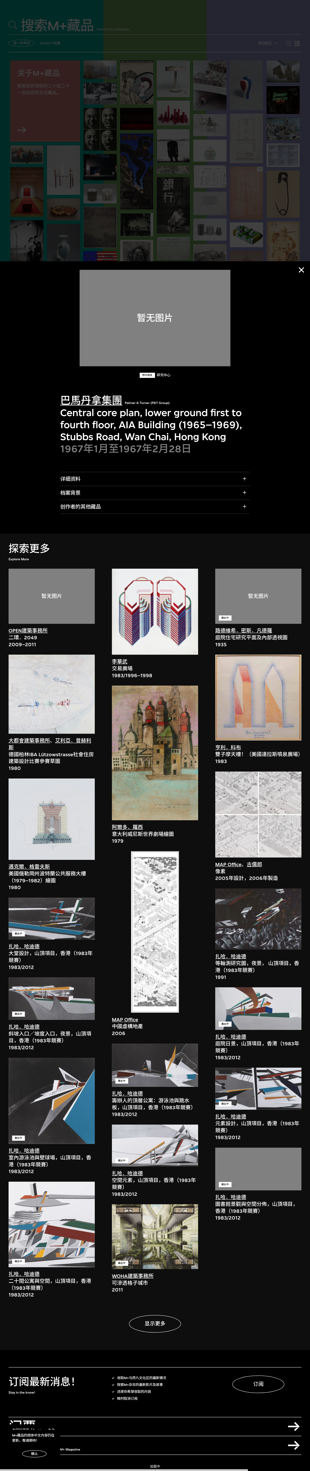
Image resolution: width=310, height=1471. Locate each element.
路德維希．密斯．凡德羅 (243, 631)
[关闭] (301, 270)
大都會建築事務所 (29, 741)
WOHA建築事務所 (133, 1276)
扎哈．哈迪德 (24, 946)
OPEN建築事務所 (28, 631)
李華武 (119, 662)
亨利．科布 (228, 747)
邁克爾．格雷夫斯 (29, 867)
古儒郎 (254, 865)
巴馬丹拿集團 (91, 401)
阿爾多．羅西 (127, 827)
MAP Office (125, 1019)
